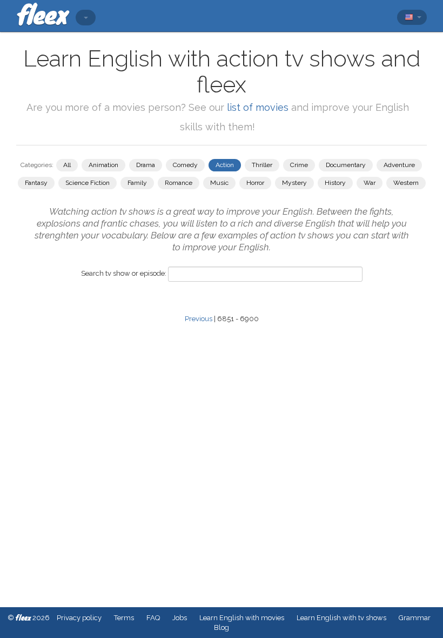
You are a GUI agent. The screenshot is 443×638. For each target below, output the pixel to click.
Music (219, 183)
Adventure (399, 165)
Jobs (179, 618)
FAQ (153, 618)
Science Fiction (87, 183)
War (369, 183)
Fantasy (36, 183)
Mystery (294, 183)
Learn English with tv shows (341, 618)
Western (406, 183)
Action (225, 165)
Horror (255, 183)
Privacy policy (79, 618)
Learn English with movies (241, 618)
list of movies (257, 107)
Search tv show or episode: (123, 273)
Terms (124, 618)
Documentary (346, 165)
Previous (198, 319)
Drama (145, 165)
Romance (178, 183)
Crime (299, 165)
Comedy (185, 165)
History (335, 183)
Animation (103, 165)
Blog (221, 627)
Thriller (262, 165)
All (67, 165)
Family (137, 183)
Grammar (415, 618)
